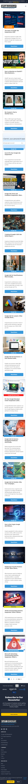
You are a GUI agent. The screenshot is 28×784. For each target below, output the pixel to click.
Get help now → (16, 2)
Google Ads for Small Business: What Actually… (14, 276)
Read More (14, 46)
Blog (2, 763)
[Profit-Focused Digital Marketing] (8, 6)
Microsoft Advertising (14, 650)
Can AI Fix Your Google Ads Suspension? (12, 153)
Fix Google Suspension (6, 736)
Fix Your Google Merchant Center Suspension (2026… (12, 399)
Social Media (4, 740)
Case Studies (4, 752)
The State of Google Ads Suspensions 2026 (12, 31)
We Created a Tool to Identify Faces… (11, 113)
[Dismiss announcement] (26, 1)
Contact (2, 758)
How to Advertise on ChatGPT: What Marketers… (13, 72)
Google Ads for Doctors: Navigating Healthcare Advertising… (11, 440)
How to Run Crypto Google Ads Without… (12, 525)
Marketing (13, 67)
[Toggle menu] (25, 6)
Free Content (4, 769)
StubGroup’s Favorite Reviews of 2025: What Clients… (13, 567)
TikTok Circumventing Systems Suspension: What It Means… (14, 611)
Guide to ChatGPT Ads (6, 773)
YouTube (3, 767)
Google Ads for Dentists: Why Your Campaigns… (13, 482)
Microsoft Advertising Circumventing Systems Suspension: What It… (11, 655)
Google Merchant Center (13, 395)
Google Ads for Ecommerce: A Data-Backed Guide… (13, 357)
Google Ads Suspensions (9, 27)
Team (2, 756)
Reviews (3, 754)
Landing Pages (4, 744)
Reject (18, 781)
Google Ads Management (6, 734)
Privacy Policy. (25, 778)
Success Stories (13, 562)
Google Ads (13, 108)
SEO (2, 738)
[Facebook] (6, 729)
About (2, 749)
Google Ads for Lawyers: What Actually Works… (13, 316)
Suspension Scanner (5, 771)
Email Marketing (4, 742)
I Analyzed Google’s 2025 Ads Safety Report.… (13, 235)
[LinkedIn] (4, 729)
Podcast (3, 765)
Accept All (10, 781)
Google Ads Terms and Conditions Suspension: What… (14, 194)
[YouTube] (1, 729)
